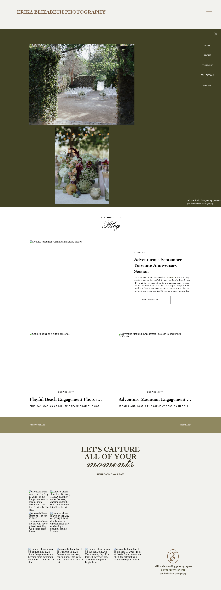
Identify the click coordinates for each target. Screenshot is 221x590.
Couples (139, 252)
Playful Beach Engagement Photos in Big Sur (74, 399)
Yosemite (171, 277)
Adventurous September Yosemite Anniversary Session (158, 265)
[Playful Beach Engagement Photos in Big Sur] (66, 362)
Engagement (66, 392)
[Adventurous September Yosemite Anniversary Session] (79, 280)
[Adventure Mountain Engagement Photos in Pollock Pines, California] (155, 362)
